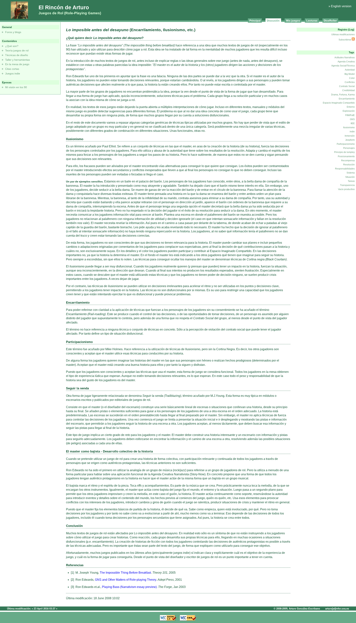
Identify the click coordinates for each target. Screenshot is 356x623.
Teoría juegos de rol (17, 50)
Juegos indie (12, 73)
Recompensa (348, 160)
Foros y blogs (13, 32)
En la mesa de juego (17, 64)
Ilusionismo (349, 127)
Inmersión (350, 136)
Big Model (350, 74)
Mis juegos (293, 20)
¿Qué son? (11, 46)
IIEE (353, 123)
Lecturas (311, 20)
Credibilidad (348, 90)
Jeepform (350, 140)
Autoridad (350, 69)
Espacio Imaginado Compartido (339, 103)
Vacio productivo (346, 189)
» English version (340, 6)
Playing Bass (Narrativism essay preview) (129, 586)
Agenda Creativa (346, 61)
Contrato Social (347, 86)
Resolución (349, 164)
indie (352, 131)
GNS (352, 119)
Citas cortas (12, 68)
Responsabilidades (345, 168)
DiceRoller (330, 20)
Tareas (351, 181)
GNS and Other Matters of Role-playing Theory (125, 579)
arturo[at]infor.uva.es (337, 608)
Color (352, 78)
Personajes (349, 148)
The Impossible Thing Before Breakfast (125, 572)
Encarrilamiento (347, 98)
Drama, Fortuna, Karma (343, 94)
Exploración (349, 111)
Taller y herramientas (17, 59)
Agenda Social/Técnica (343, 65)
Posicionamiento (346, 156)
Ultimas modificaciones (343, 34)
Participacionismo (346, 144)
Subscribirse (345, 39)
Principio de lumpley (344, 152)
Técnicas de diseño (16, 55)
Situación (350, 177)
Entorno (351, 107)
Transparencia (347, 185)
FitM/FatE (350, 115)
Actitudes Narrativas (344, 57)
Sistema (351, 172)
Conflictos (350, 82)
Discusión (273, 20)
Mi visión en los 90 (16, 87)
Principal (255, 20)
